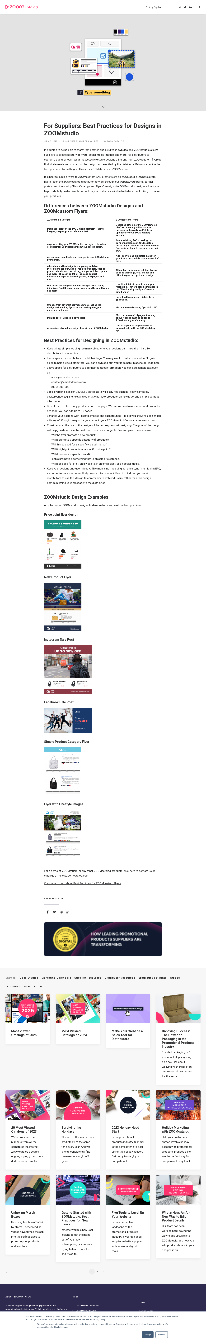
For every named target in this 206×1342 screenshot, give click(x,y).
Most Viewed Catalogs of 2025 (24, 1033)
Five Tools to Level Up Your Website (128, 1214)
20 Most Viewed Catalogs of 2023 (24, 1129)
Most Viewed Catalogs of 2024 (74, 1033)
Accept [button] (148, 1334)
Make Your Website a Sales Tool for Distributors (127, 1035)
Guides (94, 141)
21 (114, 1271)
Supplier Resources (77, 141)
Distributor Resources (120, 977)
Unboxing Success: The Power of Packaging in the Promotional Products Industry (178, 1039)
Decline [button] (161, 1334)
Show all (10, 977)
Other (38, 986)
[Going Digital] (103, 939)
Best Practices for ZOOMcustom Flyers (97, 883)
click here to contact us (138, 871)
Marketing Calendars (56, 977)
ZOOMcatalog (115, 141)
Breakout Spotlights (153, 977)
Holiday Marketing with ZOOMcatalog (175, 1129)
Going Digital (153, 7)
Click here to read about (58, 883)
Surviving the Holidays (71, 1129)
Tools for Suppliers (85, 1311)
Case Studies (28, 977)
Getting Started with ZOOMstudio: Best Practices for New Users (76, 1218)
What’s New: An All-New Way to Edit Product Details (176, 1216)
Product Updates (19, 986)
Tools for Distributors (87, 1306)
